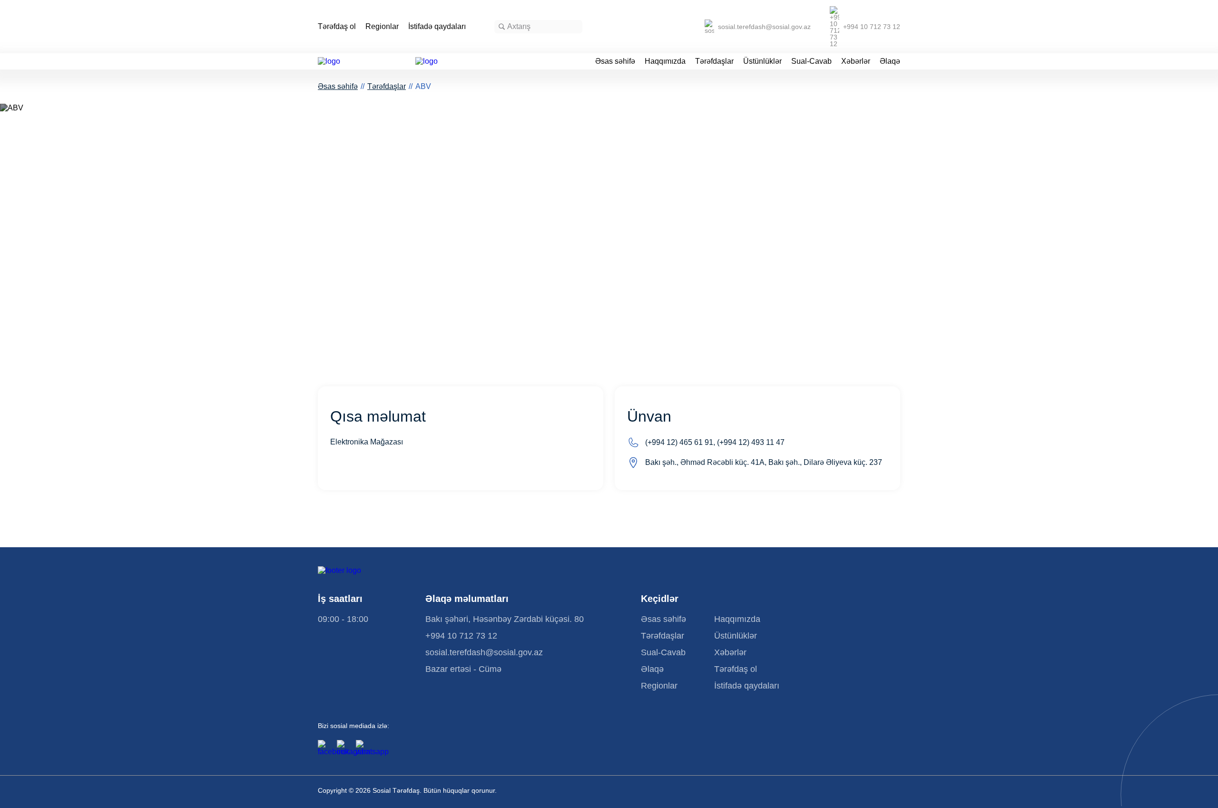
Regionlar (382, 26)
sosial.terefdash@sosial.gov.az (764, 26)
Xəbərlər (855, 61)
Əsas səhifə (615, 61)
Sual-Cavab (811, 61)
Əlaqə (890, 61)
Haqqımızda (665, 61)
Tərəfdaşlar (714, 61)
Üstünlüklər (762, 61)
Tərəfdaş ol (337, 26)
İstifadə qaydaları (437, 26)
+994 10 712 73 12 (871, 26)
